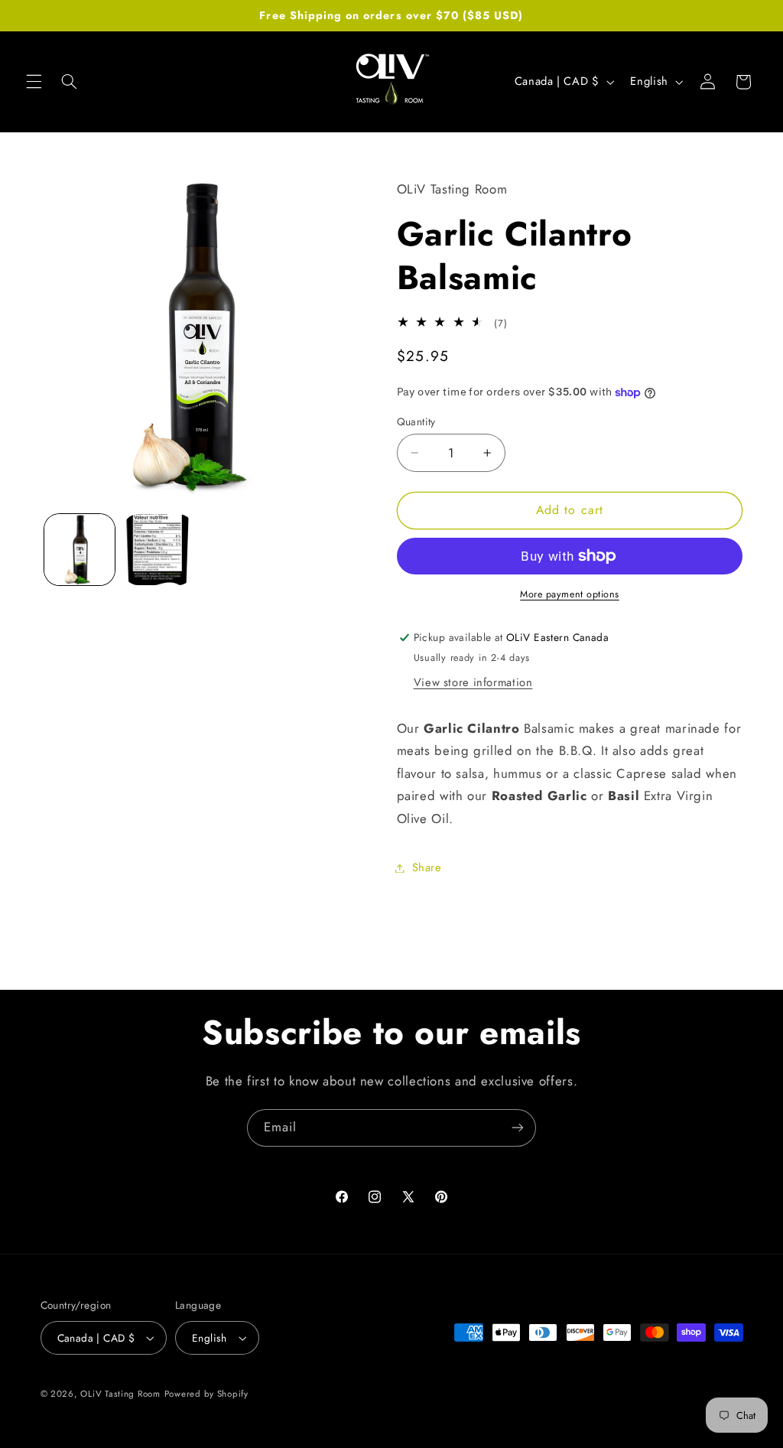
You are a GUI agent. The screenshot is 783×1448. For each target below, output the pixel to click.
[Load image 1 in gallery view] (79, 549)
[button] (33, 81)
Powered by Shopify (206, 1394)
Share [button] (427, 867)
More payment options (569, 594)
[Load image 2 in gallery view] (158, 549)
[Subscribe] (517, 1128)
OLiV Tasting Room (120, 1394)
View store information (473, 682)
